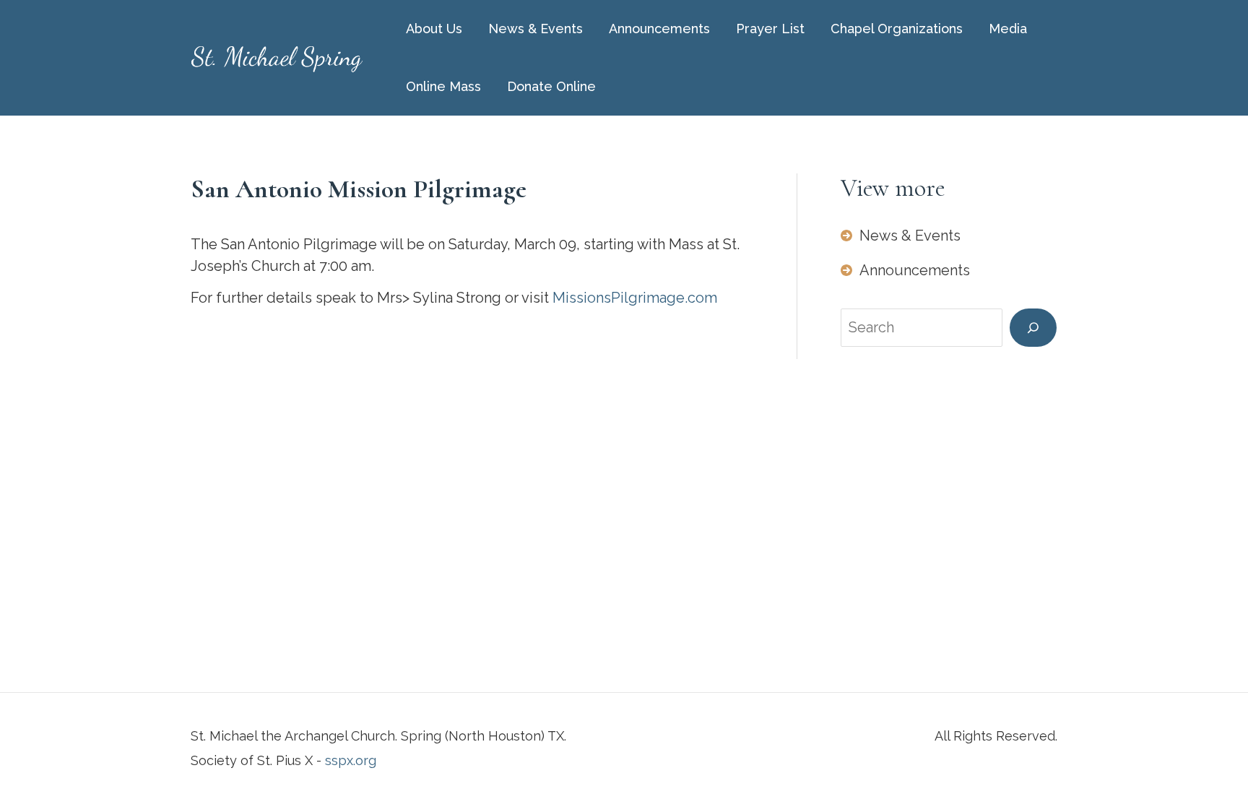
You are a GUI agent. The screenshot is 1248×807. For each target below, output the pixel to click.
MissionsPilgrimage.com (634, 297)
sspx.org (350, 760)
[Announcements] (905, 270)
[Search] (1033, 327)
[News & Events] (901, 235)
